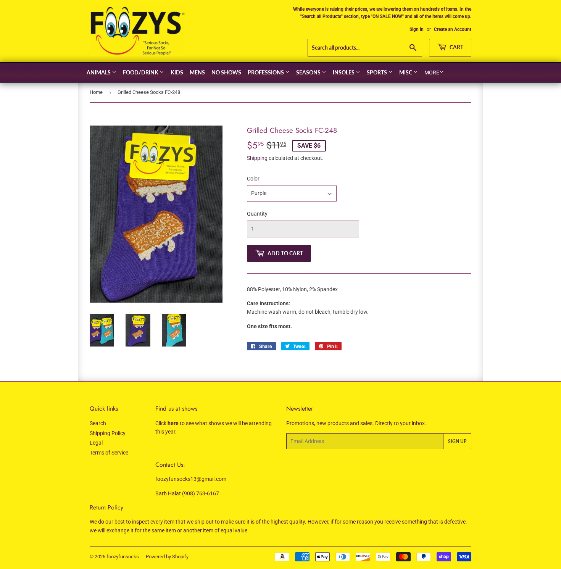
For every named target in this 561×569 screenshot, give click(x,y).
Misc (406, 72)
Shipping (257, 158)
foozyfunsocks (122, 556)
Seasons (309, 72)
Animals (99, 72)
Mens (197, 72)
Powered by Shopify (167, 556)
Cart (455, 47)
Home (96, 92)
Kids (177, 72)
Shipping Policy (108, 433)
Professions (266, 72)
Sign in (416, 29)
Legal (96, 443)
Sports (377, 72)
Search (98, 423)
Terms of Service (109, 453)
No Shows (226, 72)
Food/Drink (141, 72)
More (431, 72)
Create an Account (452, 29)
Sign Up (457, 441)
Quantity (257, 214)
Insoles (344, 72)
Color (253, 179)
